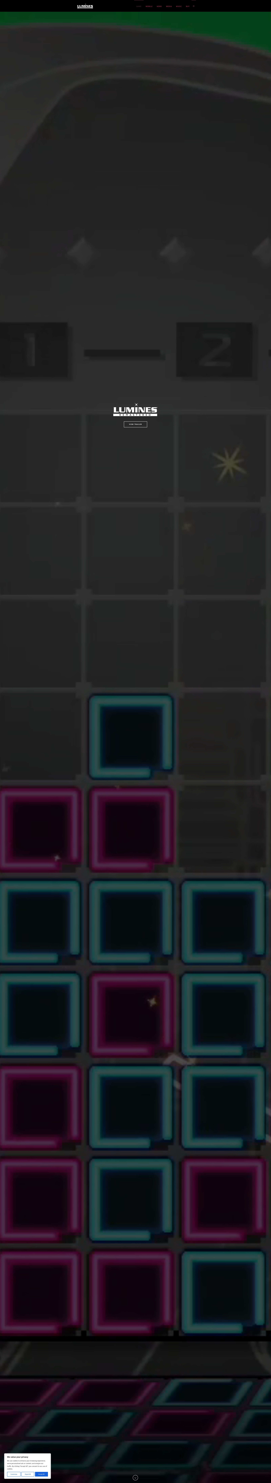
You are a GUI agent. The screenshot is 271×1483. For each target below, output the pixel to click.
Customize (14, 1474)
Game (138, 6)
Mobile (149, 6)
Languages (194, 6)
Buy (187, 6)
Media (169, 6)
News (159, 6)
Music (179, 6)
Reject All (28, 1474)
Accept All (41, 1474)
